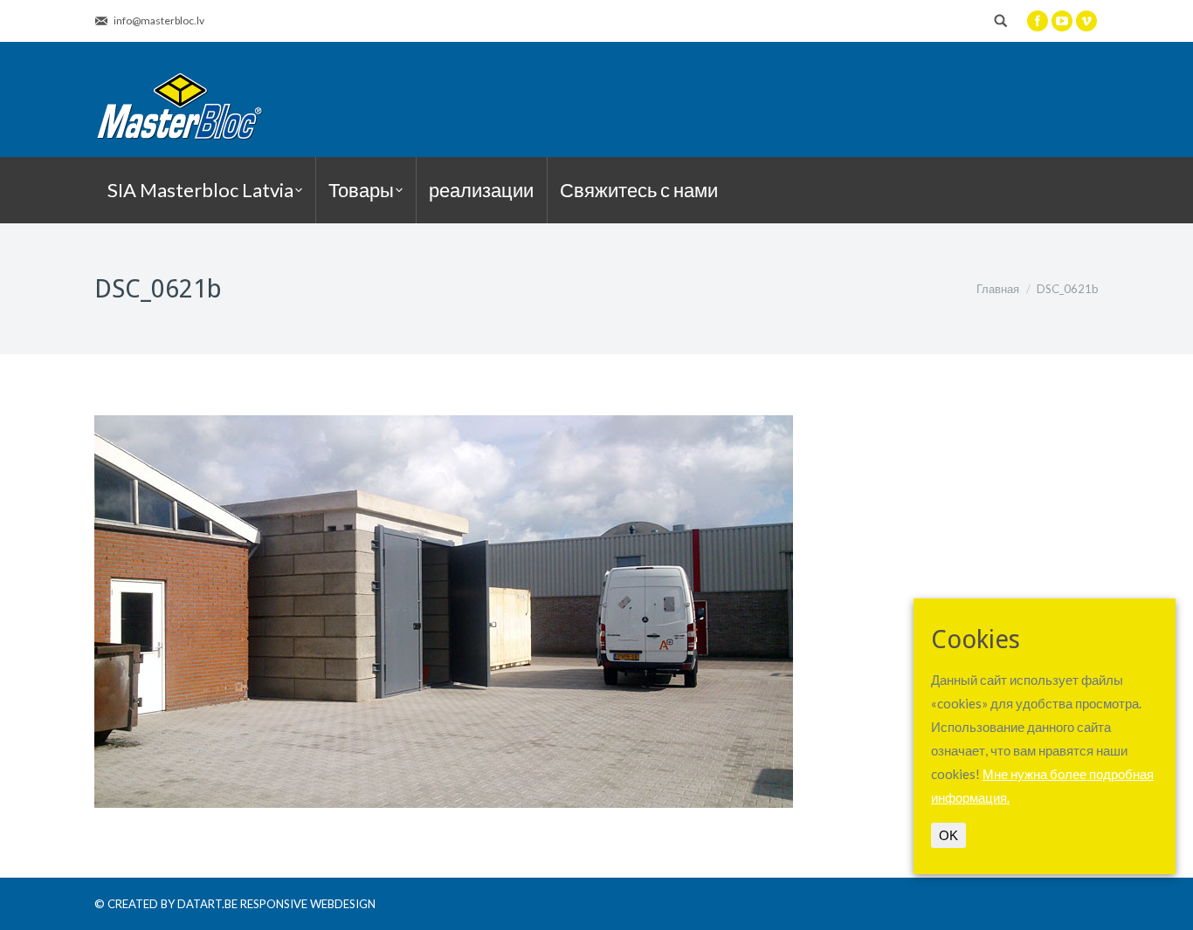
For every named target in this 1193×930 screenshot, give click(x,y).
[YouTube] (1062, 20)
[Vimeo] (1086, 20)
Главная (997, 289)
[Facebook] (1037, 20)
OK (948, 835)
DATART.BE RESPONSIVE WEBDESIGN (276, 904)
